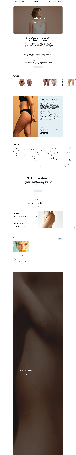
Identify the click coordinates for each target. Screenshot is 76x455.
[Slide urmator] (62, 88)
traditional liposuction (45, 113)
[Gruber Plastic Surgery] (38, 1)
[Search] (58, 1)
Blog (49, 1)
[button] (15, 1)
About (56, 1)
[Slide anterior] (59, 88)
